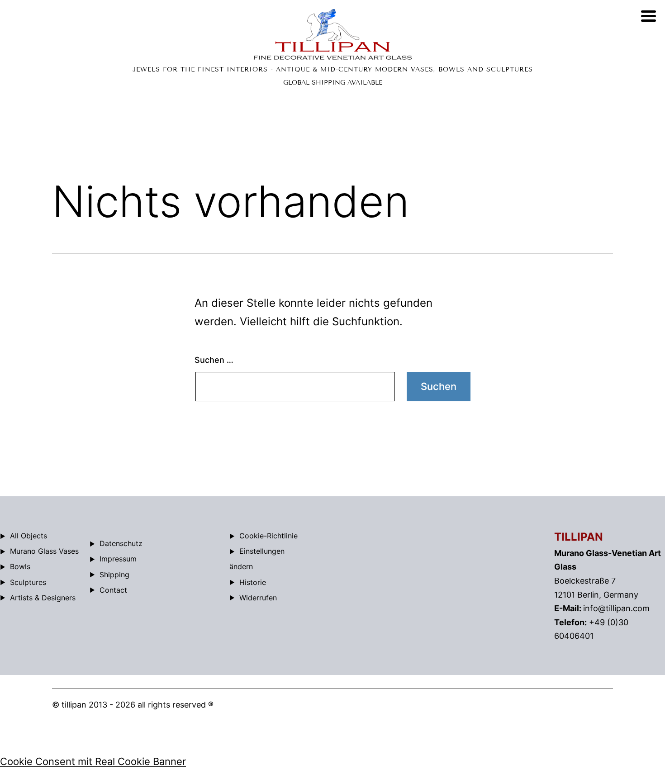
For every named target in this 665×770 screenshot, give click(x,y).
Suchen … (214, 360)
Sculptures (28, 582)
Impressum (118, 558)
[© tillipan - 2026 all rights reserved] (332, 34)
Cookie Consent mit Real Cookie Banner (93, 761)
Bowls (20, 566)
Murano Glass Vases (44, 551)
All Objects (28, 535)
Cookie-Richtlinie (268, 535)
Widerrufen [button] (258, 597)
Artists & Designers (43, 597)
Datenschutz (121, 543)
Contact (113, 589)
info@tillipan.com (616, 608)
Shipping (114, 574)
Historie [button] (252, 582)
